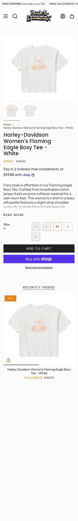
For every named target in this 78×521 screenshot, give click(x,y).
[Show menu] (5, 16)
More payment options (39, 267)
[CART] (71, 16)
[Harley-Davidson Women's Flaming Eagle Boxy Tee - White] (39, 329)
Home (7, 124)
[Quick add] (8, 360)
